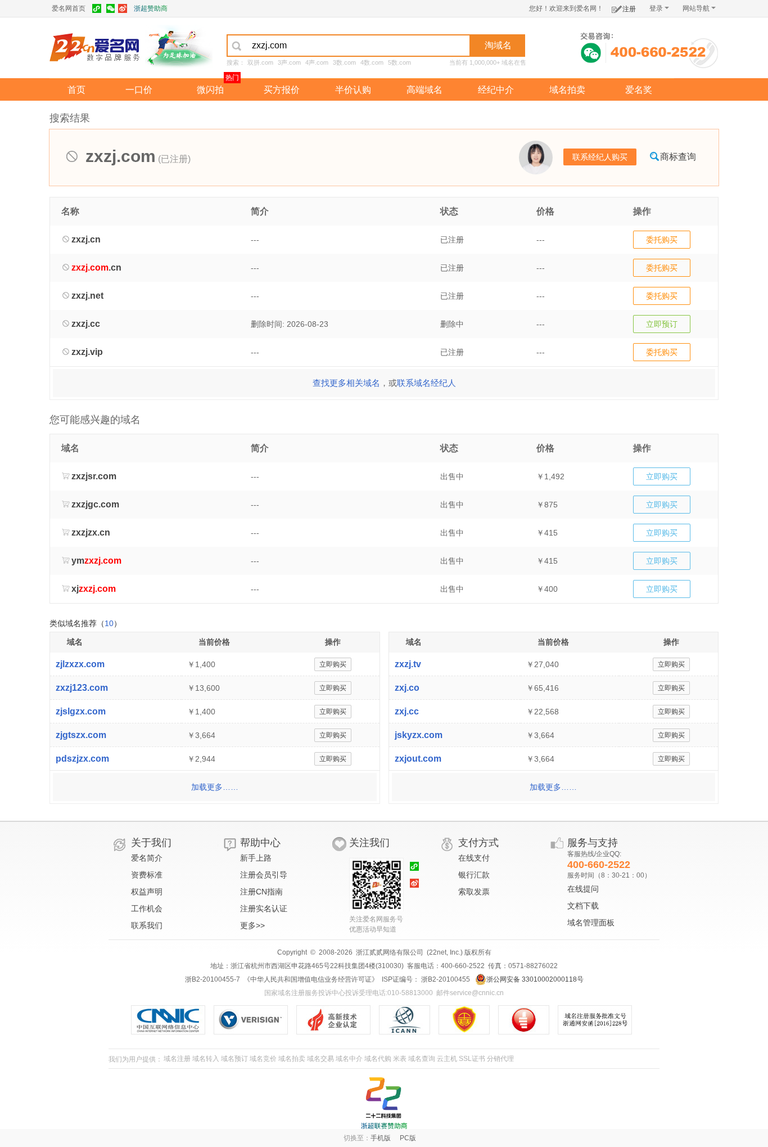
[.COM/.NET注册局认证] (255, 1019)
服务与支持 (592, 842)
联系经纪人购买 (599, 156)
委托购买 (661, 239)
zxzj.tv (408, 664)
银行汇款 (474, 874)
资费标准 (146, 874)
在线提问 (583, 888)
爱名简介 (146, 857)
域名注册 (177, 1059)
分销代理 (500, 1059)
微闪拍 (210, 90)
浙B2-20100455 (444, 979)
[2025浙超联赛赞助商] (384, 1103)
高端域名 (424, 90)
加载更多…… (214, 786)
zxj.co (407, 687)
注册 (629, 9)
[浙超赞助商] (179, 46)
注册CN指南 (261, 891)
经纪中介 (496, 90)
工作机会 (146, 908)
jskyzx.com (418, 735)
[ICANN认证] (409, 1019)
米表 (399, 1059)
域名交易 (320, 1059)
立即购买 (661, 476)
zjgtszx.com (81, 735)
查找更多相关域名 (346, 383)
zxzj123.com (82, 687)
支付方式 (478, 842)
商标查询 (678, 156)
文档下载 (583, 905)
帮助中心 (260, 842)
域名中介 (349, 1059)
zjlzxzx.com (80, 664)
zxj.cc (407, 711)
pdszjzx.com (82, 758)
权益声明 (146, 891)
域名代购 (377, 1059)
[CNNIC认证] (172, 1019)
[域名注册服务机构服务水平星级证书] (529, 1019)
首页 (76, 90)
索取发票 (474, 891)
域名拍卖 (567, 90)
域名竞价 (263, 1059)
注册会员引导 (263, 874)
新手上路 (256, 857)
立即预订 (661, 324)
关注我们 (369, 842)
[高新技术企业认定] (337, 1019)
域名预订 (234, 1059)
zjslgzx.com (81, 711)
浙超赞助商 (151, 8)
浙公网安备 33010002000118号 (535, 979)
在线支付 (474, 857)
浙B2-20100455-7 (212, 979)
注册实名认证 (263, 908)
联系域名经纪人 (426, 383)
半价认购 (353, 90)
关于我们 (151, 842)
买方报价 (282, 90)
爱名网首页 (68, 8)
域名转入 (205, 1059)
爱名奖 (638, 90)
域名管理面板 (591, 922)
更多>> (252, 925)
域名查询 (421, 1059)
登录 (656, 8)
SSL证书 (472, 1059)
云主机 (447, 1059)
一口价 (138, 90)
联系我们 (146, 925)
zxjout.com (418, 758)
